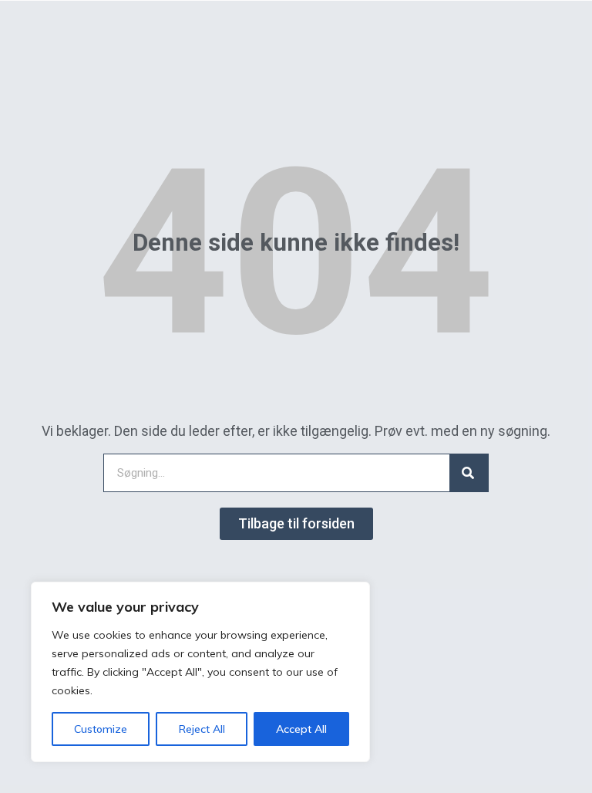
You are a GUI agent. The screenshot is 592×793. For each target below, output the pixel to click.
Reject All (202, 729)
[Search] (468, 472)
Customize (100, 729)
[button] (296, 524)
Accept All (301, 729)
